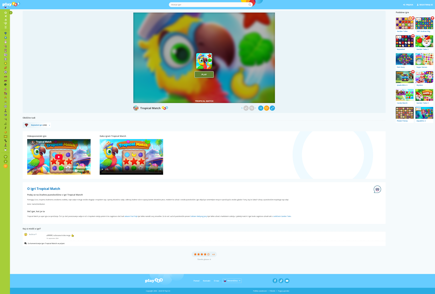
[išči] (249, 4)
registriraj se (426, 5)
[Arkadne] (5, 111)
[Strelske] (5, 119)
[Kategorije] (5, 27)
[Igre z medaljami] (5, 161)
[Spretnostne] (5, 128)
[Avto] (5, 76)
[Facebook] (275, 280)
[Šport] (5, 68)
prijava (409, 5)
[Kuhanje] (5, 149)
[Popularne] (5, 19)
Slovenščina (232, 280)
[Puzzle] (5, 38)
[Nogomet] (5, 72)
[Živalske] (5, 141)
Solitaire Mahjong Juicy (198, 216)
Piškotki (272, 291)
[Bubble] (5, 46)
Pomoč (196, 281)
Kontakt (206, 281)
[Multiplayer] (5, 145)
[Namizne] (5, 115)
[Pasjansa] (5, 55)
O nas (216, 281)
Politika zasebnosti (260, 291)
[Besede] (5, 106)
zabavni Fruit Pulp (130, 216)
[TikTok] (281, 280)
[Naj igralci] (5, 23)
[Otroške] (5, 102)
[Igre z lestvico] (5, 157)
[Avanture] (5, 132)
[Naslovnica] (5, 12)
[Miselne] (5, 89)
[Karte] (5, 50)
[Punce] (5, 98)
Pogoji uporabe (283, 291)
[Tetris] (5, 93)
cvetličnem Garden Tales (282, 216)
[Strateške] (5, 136)
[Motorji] (5, 80)
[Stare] (5, 123)
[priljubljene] (5, 166)
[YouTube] (287, 280)
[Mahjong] (5, 42)
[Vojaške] (5, 85)
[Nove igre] (5, 16)
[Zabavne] (5, 63)
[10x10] (5, 59)
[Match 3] (5, 33)
